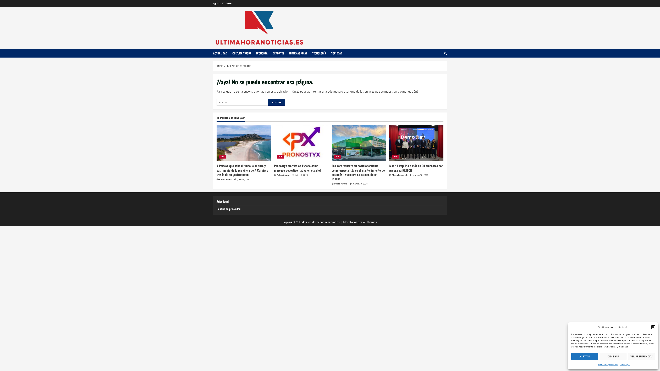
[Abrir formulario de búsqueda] (445, 53)
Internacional (298, 53)
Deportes (278, 53)
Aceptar (584, 356)
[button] (653, 327)
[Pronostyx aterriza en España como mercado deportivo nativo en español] (301, 143)
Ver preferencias (641, 356)
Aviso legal (625, 364)
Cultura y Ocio (241, 53)
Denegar (613, 356)
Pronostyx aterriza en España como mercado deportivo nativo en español (297, 168)
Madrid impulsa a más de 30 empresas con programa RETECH (416, 168)
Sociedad (336, 53)
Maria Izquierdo (400, 175)
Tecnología (319, 53)
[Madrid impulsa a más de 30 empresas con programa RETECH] (416, 143)
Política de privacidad (608, 364)
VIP (222, 156)
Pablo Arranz (225, 179)
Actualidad (220, 53)
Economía (262, 53)
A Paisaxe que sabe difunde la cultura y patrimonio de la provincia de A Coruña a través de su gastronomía (242, 170)
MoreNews (350, 222)
